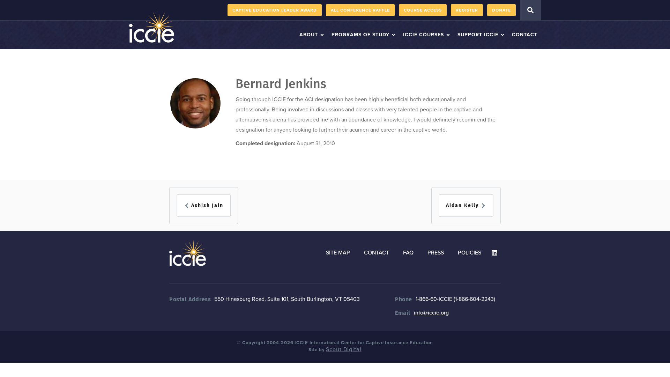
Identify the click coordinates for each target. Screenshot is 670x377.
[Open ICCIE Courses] (448, 34)
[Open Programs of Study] (393, 34)
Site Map (338, 252)
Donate (501, 10)
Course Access (423, 10)
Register (467, 10)
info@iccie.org (431, 312)
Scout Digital (343, 349)
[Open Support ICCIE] (502, 34)
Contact (376, 252)
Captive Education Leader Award (274, 10)
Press (435, 252)
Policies (469, 252)
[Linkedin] (494, 252)
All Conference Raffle (360, 10)
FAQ (408, 252)
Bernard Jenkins (281, 83)
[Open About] (322, 34)
